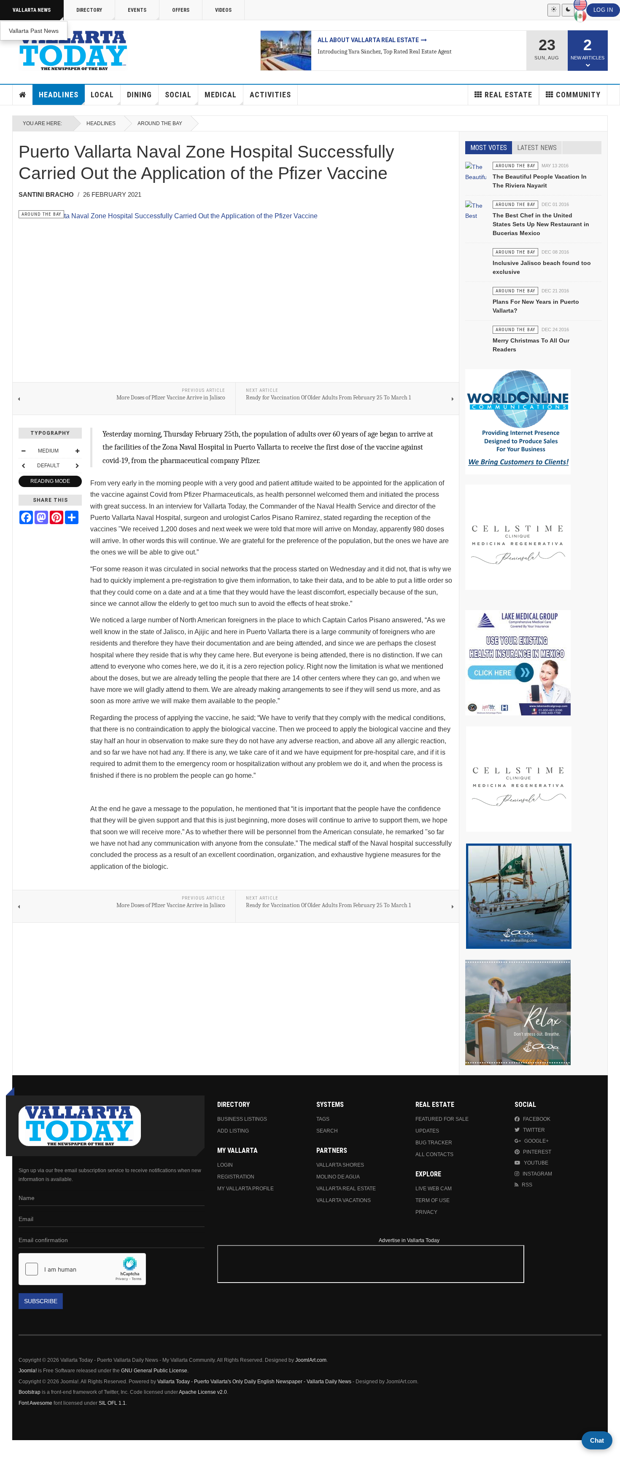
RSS (527, 1185)
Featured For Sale (442, 1119)
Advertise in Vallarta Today (409, 1240)
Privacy (426, 1212)
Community (578, 94)
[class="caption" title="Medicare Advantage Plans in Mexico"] (286, 50)
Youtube (536, 1163)
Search (327, 1131)
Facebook (536, 1119)
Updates (427, 1131)
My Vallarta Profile (245, 1189)
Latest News (537, 148)
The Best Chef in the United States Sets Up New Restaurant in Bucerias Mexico (541, 224)
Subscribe (40, 1301)
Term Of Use (432, 1200)
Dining (139, 94)
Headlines (58, 94)
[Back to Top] (8, 1448)
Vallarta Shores (340, 1165)
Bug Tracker (433, 1143)
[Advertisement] (525, 1281)
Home (23, 95)
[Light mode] (553, 10)
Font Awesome (35, 1403)
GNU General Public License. (155, 1371)
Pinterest (537, 1152)
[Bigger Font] (77, 450)
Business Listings (242, 1119)
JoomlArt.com (310, 1360)
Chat (597, 1440)
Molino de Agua (338, 1177)
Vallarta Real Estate (346, 1189)
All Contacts (434, 1154)
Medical (221, 94)
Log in (603, 10)
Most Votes (488, 148)
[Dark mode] (568, 10)
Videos (223, 10)
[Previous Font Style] (23, 465)
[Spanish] (580, 16)
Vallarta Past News (34, 30)
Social (178, 94)
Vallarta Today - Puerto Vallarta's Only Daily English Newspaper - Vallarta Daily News (254, 1382)
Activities (270, 94)
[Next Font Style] (77, 465)
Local (102, 94)
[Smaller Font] (23, 450)
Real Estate (508, 94)
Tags (322, 1119)
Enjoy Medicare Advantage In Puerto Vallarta (392, 40)
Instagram (537, 1174)
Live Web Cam (433, 1189)
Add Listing (233, 1131)
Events (137, 10)
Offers (180, 10)
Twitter (534, 1130)
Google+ (536, 1141)
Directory (89, 10)
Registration (235, 1177)
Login (225, 1165)
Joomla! (28, 1371)
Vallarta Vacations (343, 1200)
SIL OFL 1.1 (112, 1403)
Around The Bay (159, 123)
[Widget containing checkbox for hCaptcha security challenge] (82, 1269)
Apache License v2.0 (203, 1392)
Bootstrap (29, 1392)
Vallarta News (32, 10)
